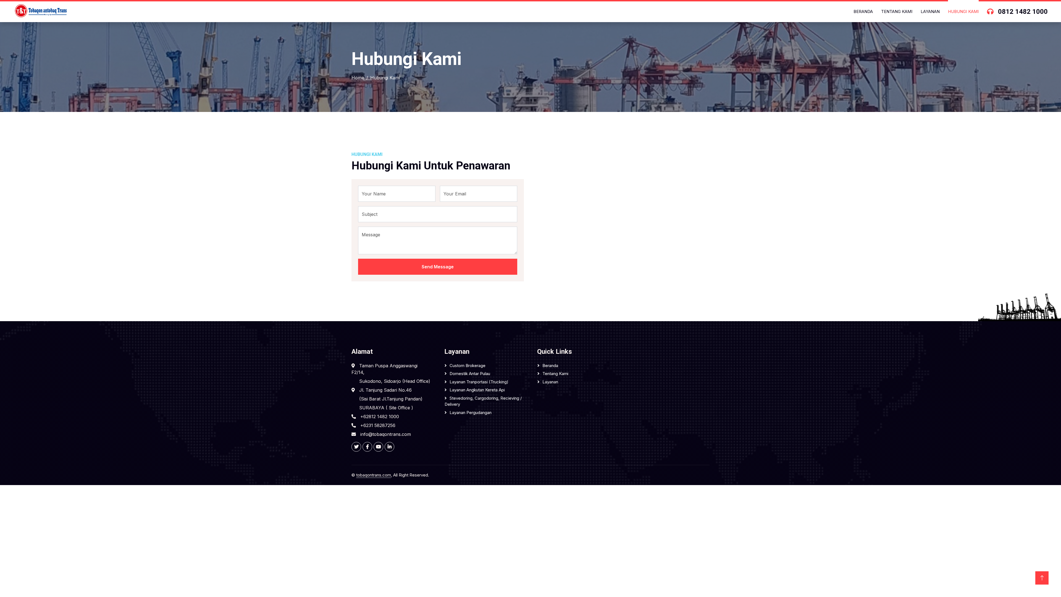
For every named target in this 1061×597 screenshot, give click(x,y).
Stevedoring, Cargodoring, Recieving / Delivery (483, 401)
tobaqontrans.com (373, 475)
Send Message (438, 266)
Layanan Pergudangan (471, 412)
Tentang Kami (896, 11)
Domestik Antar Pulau (470, 373)
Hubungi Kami (963, 11)
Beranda (863, 11)
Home (357, 77)
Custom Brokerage (467, 365)
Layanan (930, 11)
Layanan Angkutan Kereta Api (477, 389)
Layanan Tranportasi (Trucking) (479, 381)
